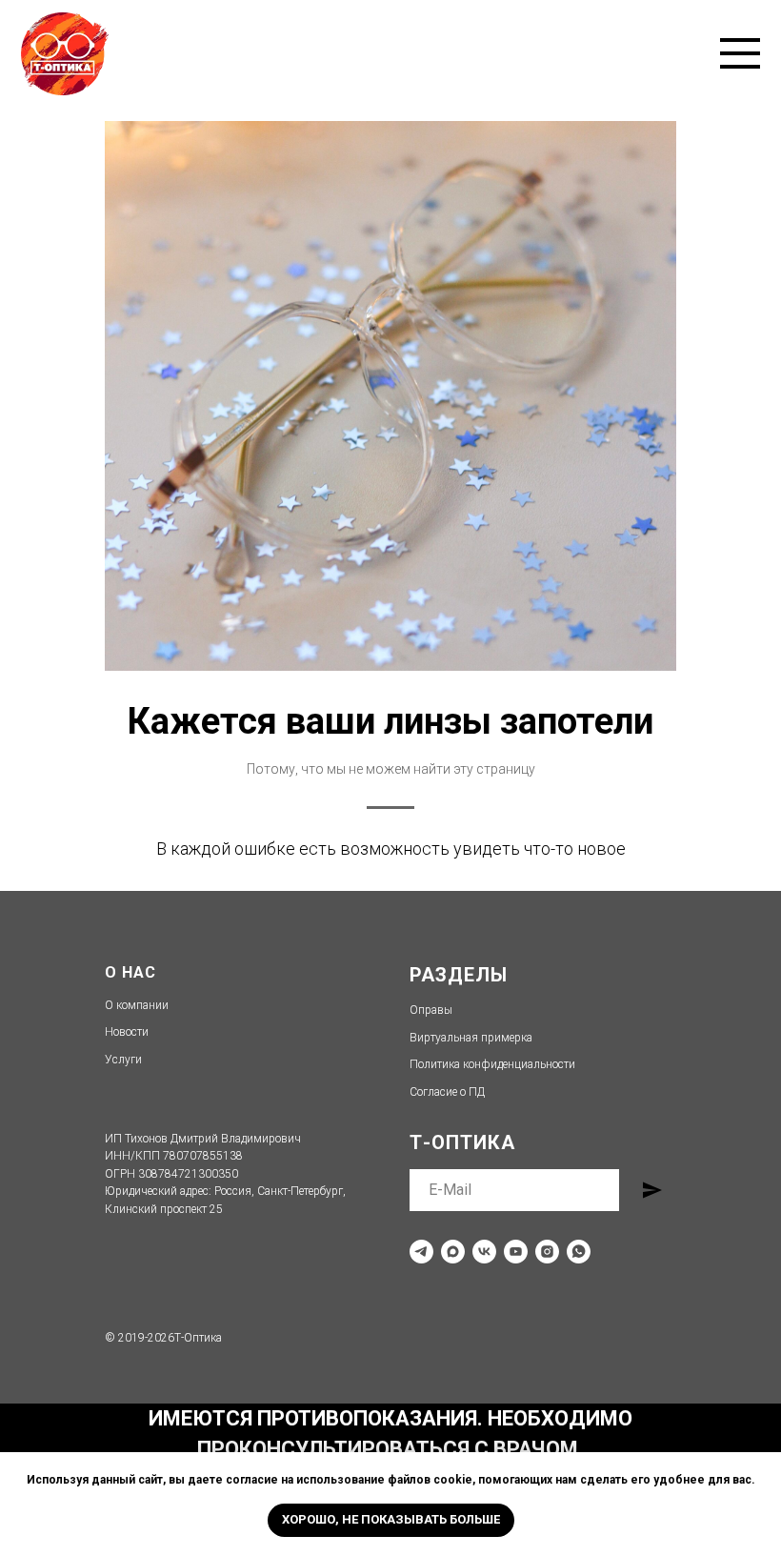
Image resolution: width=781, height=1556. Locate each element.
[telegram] (421, 1251)
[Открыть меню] (740, 53)
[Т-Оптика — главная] (65, 53)
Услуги (123, 1059)
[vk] (484, 1251)
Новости (127, 1032)
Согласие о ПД (447, 1092)
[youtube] (516, 1251)
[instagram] (547, 1251)
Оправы (431, 1010)
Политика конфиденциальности (492, 1064)
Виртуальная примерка (471, 1037)
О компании (137, 1005)
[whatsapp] (579, 1251)
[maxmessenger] (453, 1251)
